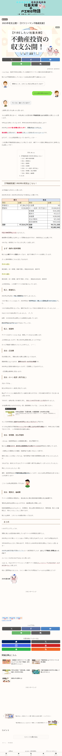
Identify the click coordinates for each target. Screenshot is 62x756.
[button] (40, 64)
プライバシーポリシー (51, 751)
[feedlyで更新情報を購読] (16, 649)
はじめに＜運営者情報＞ (31, 751)
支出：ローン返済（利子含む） (30, 168)
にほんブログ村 (6, 620)
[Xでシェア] (11, 59)
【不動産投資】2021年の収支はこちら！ (32, 156)
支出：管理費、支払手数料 (29, 170)
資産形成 (5, 19)
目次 (28, 152)
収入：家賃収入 (26, 161)
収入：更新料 (25, 163)
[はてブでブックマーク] (50, 59)
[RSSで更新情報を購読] (45, 649)
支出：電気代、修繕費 (28, 173)
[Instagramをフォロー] (16, 645)
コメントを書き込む (31, 737)
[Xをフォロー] (45, 641)
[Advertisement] (31, 603)
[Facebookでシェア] (31, 59)
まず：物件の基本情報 (28, 158)
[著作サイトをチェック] (16, 641)
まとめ (22, 175)
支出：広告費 (25, 166)
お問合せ (11, 751)
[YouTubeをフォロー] (45, 645)
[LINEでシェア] (21, 64)
